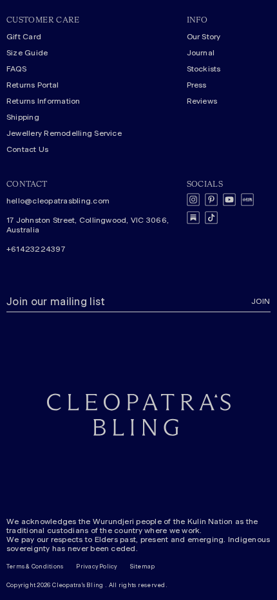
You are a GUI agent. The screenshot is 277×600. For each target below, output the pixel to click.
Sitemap (142, 567)
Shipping (22, 117)
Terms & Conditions (34, 567)
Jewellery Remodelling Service (64, 133)
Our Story (204, 37)
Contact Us (27, 149)
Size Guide (27, 53)
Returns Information (43, 101)
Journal (201, 53)
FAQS (16, 69)
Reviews (202, 101)
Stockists (204, 69)
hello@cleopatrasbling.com (58, 201)
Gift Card (23, 37)
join (261, 301)
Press (197, 85)
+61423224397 (35, 249)
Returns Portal (32, 85)
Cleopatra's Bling (77, 585)
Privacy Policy (96, 567)
